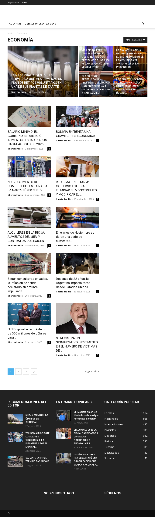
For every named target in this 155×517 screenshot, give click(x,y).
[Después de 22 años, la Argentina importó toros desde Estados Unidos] (77, 263)
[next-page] (34, 371)
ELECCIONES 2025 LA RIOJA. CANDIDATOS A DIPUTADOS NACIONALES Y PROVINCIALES (86, 437)
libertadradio (18, 92)
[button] (142, 24)
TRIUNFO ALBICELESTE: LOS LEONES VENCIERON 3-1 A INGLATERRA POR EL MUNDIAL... (38, 440)
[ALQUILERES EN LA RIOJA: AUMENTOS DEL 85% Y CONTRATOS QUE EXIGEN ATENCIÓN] (29, 217)
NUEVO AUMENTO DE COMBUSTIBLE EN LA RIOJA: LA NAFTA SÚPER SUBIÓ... (28, 186)
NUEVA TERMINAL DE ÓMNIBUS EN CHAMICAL (37, 418)
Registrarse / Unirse (17, 2)
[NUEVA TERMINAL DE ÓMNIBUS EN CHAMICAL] (15, 419)
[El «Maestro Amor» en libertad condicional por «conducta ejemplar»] (63, 415)
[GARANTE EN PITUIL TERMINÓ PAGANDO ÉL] (15, 461)
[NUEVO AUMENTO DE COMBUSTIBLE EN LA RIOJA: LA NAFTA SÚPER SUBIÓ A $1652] (29, 167)
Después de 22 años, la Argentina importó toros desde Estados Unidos (73, 283)
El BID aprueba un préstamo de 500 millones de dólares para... (27, 333)
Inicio (10, 33)
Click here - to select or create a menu (32, 23)
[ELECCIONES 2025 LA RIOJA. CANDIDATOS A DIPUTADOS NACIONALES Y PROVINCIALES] (63, 433)
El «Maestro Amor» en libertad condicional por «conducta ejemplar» (86, 415)
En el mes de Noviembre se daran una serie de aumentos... (75, 237)
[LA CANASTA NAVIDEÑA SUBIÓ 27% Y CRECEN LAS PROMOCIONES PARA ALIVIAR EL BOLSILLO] (130, 84)
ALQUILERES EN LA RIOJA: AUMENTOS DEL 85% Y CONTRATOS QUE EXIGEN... (27, 237)
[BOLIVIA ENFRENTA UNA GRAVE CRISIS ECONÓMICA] (77, 116)
